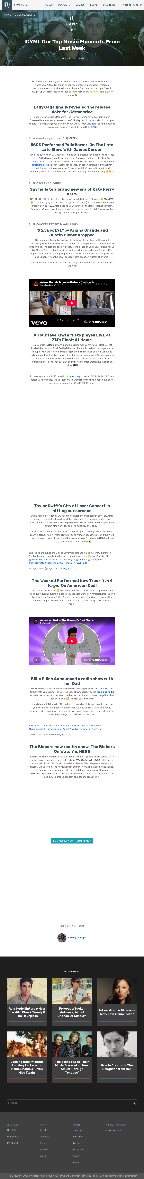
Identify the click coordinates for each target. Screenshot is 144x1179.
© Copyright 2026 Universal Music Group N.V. (33, 1176)
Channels (109, 5)
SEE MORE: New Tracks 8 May (72, 840)
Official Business (115, 1125)
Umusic (11, 1130)
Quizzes (80, 5)
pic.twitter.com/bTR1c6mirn (86, 729)
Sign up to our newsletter (20, 14)
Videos (49, 5)
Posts (43, 1125)
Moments (12, 1143)
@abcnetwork (36, 559)
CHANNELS (13, 1125)
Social (77, 1125)
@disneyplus (94, 559)
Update (71, 58)
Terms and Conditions (70, 1176)
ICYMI (81, 58)
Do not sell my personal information (118, 1176)
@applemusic (36, 729)
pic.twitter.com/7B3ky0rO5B (72, 563)
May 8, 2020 (69, 568)
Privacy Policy (90, 1176)
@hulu (79, 559)
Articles (44, 1130)
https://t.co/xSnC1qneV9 (57, 729)
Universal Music (113, 1130)
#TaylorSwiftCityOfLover (42, 563)
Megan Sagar (78, 937)
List (61, 58)
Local (93, 5)
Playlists (64, 5)
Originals (13, 1136)
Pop (72, 30)
